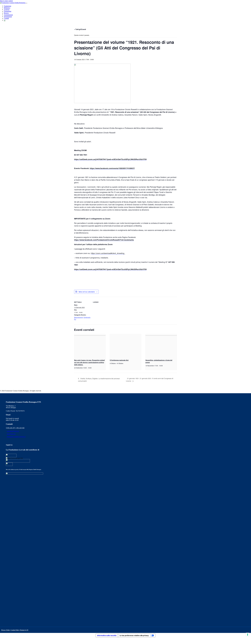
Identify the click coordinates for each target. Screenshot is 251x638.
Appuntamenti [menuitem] (8, 15)
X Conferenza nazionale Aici (119, 360)
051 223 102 (20, 428)
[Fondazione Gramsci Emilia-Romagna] (13, 2)
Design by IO (24, 630)
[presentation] (89, 346)
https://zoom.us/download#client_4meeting (107, 253)
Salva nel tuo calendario (87, 292)
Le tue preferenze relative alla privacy (134, 635)
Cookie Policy (15, 630)
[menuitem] (4, 20)
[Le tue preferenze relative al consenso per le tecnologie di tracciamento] (247, 634)
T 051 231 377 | (11, 428)
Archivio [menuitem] (6, 9)
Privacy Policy (5, 630)
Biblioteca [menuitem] (7, 8)
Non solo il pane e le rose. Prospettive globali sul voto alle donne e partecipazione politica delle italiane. (89, 362)
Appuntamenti (78, 317)
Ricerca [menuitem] (6, 13)
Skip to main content (6, 1)
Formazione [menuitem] (7, 11)
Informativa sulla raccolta (106, 635)
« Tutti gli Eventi (80, 29)
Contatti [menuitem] (6, 18)
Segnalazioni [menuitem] (8, 16)
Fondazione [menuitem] (7, 6)
